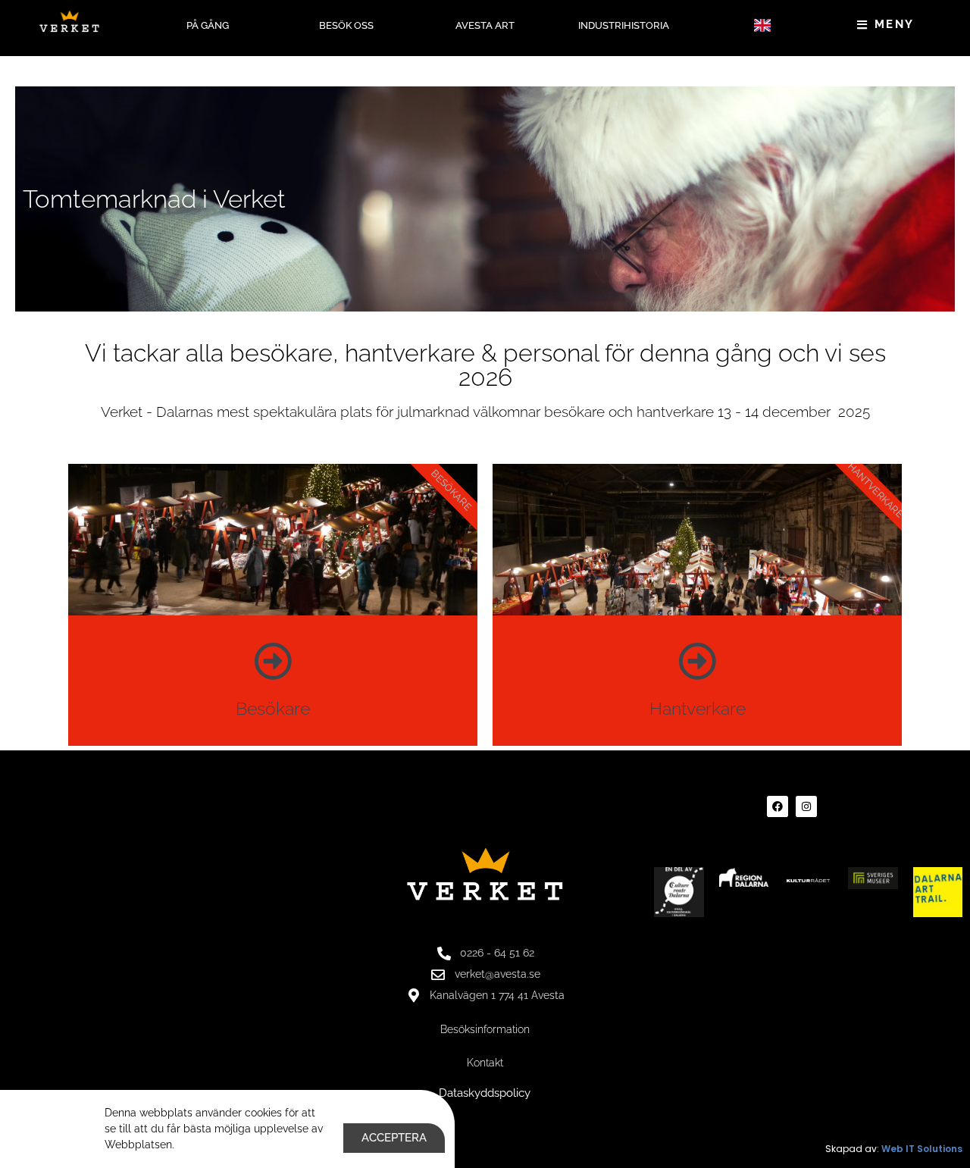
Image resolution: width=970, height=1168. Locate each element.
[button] (761, 25)
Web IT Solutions (921, 1148)
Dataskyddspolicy (484, 1093)
